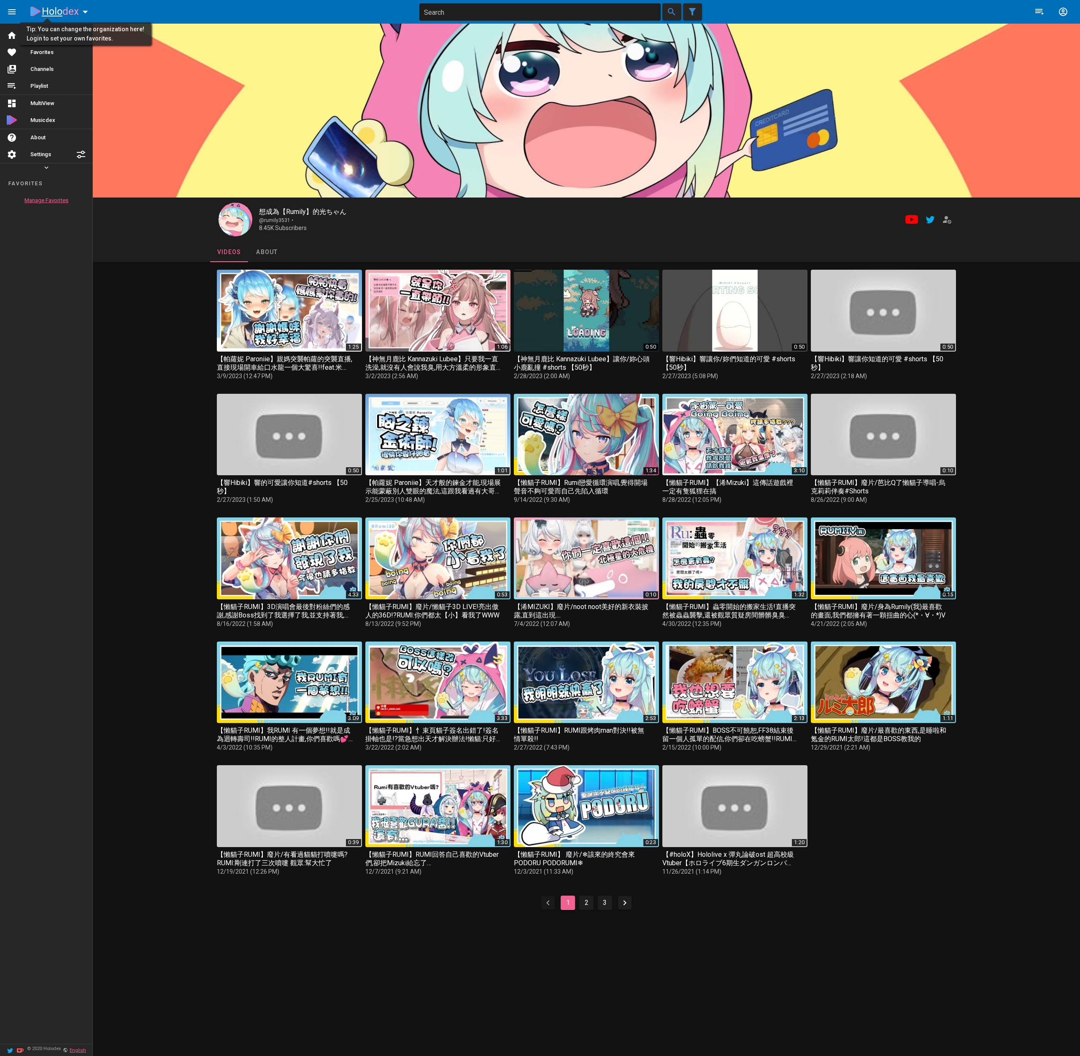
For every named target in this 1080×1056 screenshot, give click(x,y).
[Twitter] (10, 1050)
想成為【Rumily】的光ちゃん (302, 212)
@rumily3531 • (276, 220)
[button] (81, 154)
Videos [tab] (229, 252)
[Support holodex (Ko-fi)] (20, 1050)
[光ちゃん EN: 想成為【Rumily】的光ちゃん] (235, 219)
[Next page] (625, 903)
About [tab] (267, 252)
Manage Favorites (46, 200)
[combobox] (540, 12)
